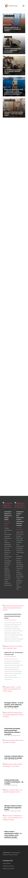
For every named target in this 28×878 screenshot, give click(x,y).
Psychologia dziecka (15, 735)
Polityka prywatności (8, 868)
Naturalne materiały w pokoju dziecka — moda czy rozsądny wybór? (13, 113)
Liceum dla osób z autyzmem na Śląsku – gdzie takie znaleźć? (13, 489)
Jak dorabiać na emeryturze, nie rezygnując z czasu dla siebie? (13, 71)
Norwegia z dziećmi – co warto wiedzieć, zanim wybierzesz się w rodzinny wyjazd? (13, 704)
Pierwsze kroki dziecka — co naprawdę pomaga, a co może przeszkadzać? (13, 143)
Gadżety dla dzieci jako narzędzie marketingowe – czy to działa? (13, 782)
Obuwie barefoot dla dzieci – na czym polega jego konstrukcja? (13, 50)
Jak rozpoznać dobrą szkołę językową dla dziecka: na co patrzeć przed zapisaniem (13, 350)
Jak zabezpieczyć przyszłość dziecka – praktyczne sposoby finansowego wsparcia (13, 616)
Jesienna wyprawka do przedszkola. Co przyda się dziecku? (12, 29)
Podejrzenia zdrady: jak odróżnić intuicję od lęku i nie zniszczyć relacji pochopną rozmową (13, 192)
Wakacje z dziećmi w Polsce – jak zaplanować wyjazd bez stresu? (13, 807)
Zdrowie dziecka (9, 16)
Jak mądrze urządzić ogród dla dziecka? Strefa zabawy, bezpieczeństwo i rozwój (13, 373)
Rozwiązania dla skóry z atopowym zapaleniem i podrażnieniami (11, 466)
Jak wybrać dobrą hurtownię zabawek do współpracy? (13, 167)
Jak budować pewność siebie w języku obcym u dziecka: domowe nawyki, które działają (14, 243)
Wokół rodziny (8, 37)
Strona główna (7, 863)
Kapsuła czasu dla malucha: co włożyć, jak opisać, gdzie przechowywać (13, 218)
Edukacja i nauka (9, 58)
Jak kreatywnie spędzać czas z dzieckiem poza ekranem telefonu (8, 515)
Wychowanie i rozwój (14, 146)
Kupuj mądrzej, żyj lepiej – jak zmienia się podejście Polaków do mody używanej (13, 396)
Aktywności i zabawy (10, 100)
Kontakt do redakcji (8, 866)
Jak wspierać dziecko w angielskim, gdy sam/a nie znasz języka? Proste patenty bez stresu (13, 269)
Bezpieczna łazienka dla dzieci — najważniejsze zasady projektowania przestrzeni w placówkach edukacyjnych (13, 92)
